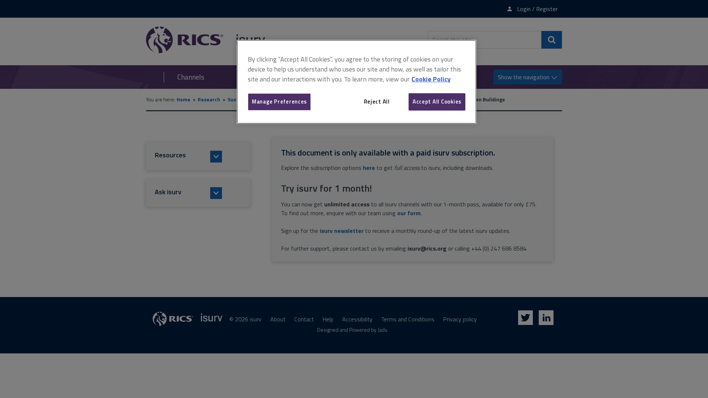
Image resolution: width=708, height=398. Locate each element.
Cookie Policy (431, 79)
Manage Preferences (279, 101)
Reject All (377, 101)
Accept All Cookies (437, 101)
